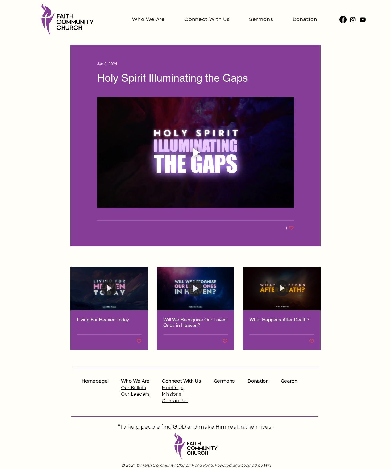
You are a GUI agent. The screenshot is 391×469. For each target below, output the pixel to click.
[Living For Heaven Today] (109, 288)
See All (315, 257)
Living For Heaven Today (103, 319)
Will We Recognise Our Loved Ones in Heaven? (195, 322)
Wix (267, 465)
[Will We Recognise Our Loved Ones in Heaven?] (195, 288)
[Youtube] (362, 19)
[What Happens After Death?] (282, 288)
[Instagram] (352, 19)
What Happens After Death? (279, 319)
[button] (148, 19)
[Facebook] (343, 19)
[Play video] (195, 152)
